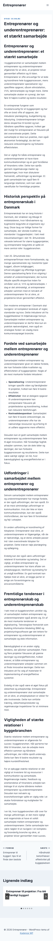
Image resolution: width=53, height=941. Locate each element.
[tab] (21, 908)
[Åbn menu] (47, 5)
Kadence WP (26, 933)
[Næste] (46, 896)
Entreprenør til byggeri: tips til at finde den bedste (12, 854)
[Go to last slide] (7, 896)
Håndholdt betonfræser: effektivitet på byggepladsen (42, 855)
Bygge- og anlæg (12, 19)
